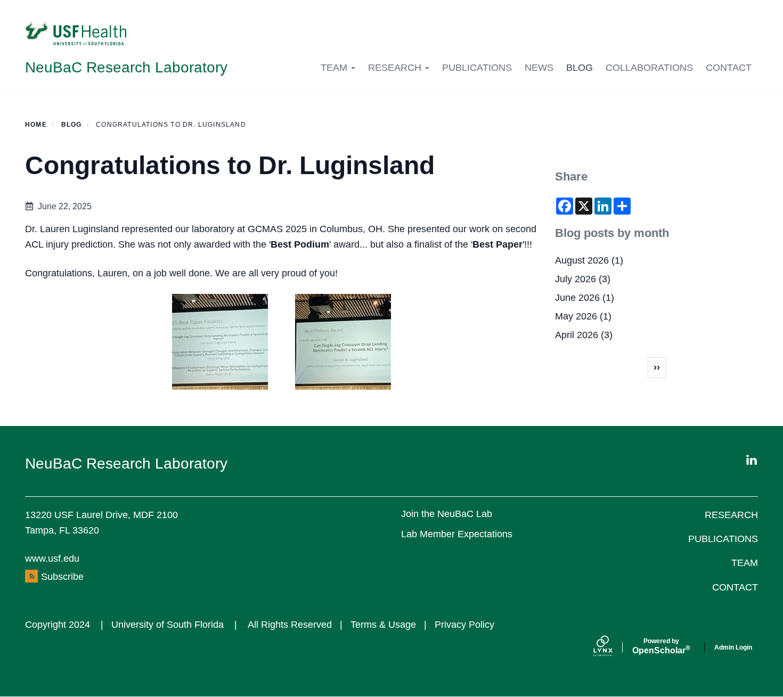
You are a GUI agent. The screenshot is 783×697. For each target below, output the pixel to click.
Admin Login (733, 647)
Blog (579, 67)
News (539, 67)
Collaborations (649, 67)
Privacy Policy (464, 624)
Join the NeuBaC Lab (446, 514)
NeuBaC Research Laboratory (126, 67)
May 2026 (576, 316)
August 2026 (582, 260)
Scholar (661, 646)
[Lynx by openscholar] (612, 647)
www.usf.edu (52, 558)
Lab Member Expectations (456, 534)
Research (396, 67)
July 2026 (575, 279)
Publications (477, 67)
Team (335, 67)
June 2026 (577, 297)
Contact (729, 67)
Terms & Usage (383, 624)
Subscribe (62, 576)
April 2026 (576, 335)
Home (36, 124)
